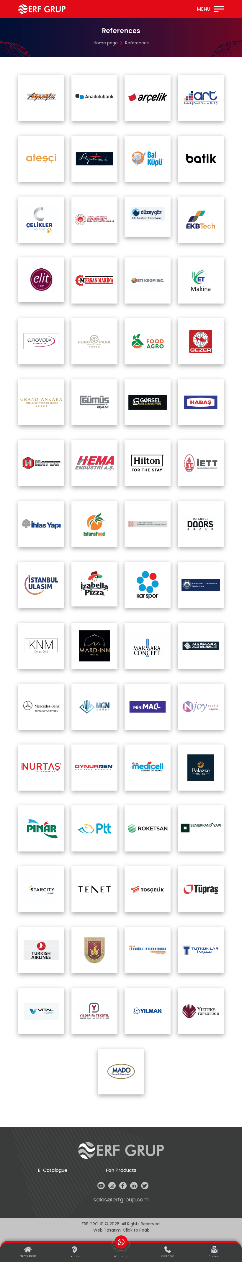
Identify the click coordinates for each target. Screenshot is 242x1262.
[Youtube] (101, 1185)
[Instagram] (112, 1185)
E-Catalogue (52, 1170)
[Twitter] (144, 1185)
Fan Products (121, 1170)
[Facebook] (123, 1185)
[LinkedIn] (134, 1185)
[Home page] (42, 9)
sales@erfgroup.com (121, 1200)
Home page (106, 43)
